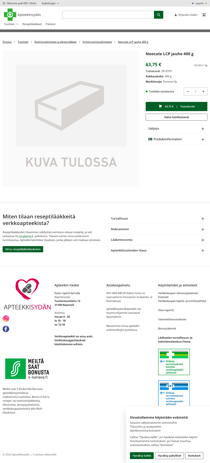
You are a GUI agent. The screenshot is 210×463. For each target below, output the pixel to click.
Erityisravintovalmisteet (97, 42)
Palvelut (51, 24)
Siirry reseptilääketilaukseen (23, 249)
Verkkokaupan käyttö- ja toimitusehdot (182, 301)
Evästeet (163, 297)
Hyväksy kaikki (142, 455)
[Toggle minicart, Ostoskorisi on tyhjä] (204, 14)
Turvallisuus (119, 218)
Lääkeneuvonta (121, 240)
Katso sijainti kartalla (67, 293)
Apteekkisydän (29, 14)
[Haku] (158, 15)
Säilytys (153, 128)
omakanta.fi (26, 236)
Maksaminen (120, 229)
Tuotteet (9, 24)
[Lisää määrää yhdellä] (203, 91)
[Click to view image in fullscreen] (71, 118)
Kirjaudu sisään (188, 15)
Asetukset (194, 455)
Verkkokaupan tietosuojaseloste (178, 293)
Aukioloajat (48, 3)
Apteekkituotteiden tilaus (129, 250)
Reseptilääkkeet (32, 24)
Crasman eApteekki (44, 454)
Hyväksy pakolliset (169, 455)
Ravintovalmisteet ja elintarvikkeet (55, 42)
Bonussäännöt (167, 328)
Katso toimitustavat (176, 117)
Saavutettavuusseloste (172, 319)
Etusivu (7, 42)
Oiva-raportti (166, 310)
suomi (199, 3)
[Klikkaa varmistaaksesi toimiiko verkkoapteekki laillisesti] (182, 362)
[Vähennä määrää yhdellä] (188, 91)
